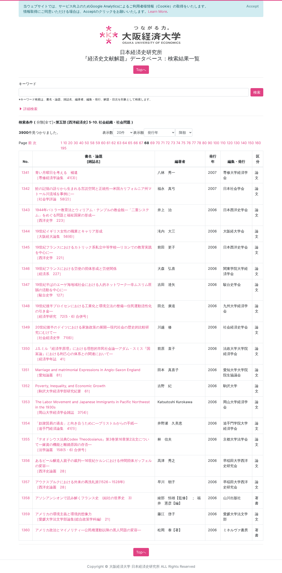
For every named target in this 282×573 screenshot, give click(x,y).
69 (152, 143)
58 (92, 143)
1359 (26, 514)
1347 (26, 284)
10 (65, 143)
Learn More (157, 11)
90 (210, 143)
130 (237, 143)
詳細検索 (29, 109)
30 (76, 143)
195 (64, 148)
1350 (26, 348)
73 (173, 143)
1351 (25, 370)
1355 (26, 439)
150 (251, 143)
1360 (26, 530)
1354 (26, 423)
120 (230, 143)
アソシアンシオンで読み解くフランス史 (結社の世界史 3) (83, 498)
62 (113, 143)
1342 (26, 188)
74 (178, 143)
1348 (26, 306)
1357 (26, 482)
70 (158, 143)
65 (130, 143)
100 (216, 143)
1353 (26, 402)
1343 (26, 210)
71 (163, 143)
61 (108, 143)
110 (223, 143)
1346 (26, 268)
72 (168, 143)
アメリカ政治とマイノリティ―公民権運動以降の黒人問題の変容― (88, 530)
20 (70, 143)
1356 (26, 460)
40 (81, 143)
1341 (25, 172)
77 (194, 143)
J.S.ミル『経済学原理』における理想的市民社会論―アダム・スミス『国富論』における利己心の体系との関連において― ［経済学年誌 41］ (92, 353)
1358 (26, 498)
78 (199, 143)
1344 (26, 231)
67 (141, 143)
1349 (26, 327)
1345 (26, 247)
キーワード (27, 84)
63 (119, 143)
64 (124, 143)
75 (183, 143)
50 (87, 143)
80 (204, 143)
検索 (256, 92)
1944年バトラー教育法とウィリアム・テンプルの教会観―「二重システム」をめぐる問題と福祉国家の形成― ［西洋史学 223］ (92, 215)
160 (258, 143)
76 (189, 143)
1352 (26, 386)
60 (103, 143)
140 (244, 143)
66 (136, 143)
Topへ (141, 69)
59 (98, 143)
